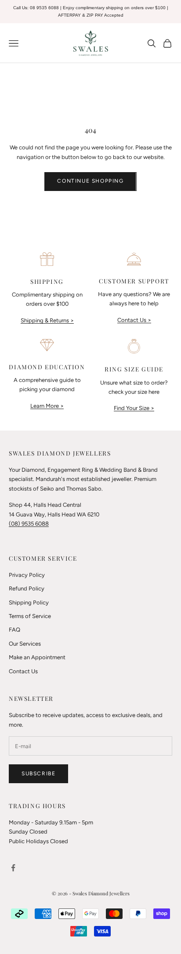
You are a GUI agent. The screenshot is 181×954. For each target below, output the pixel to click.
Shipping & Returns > (47, 320)
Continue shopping (90, 181)
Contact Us (23, 671)
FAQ (14, 629)
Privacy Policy (27, 575)
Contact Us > (134, 320)
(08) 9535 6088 (29, 523)
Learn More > (47, 406)
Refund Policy (26, 588)
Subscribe (38, 773)
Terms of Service (30, 616)
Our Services (25, 643)
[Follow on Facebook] (13, 867)
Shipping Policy (29, 602)
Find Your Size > (134, 408)
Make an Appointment (37, 657)
